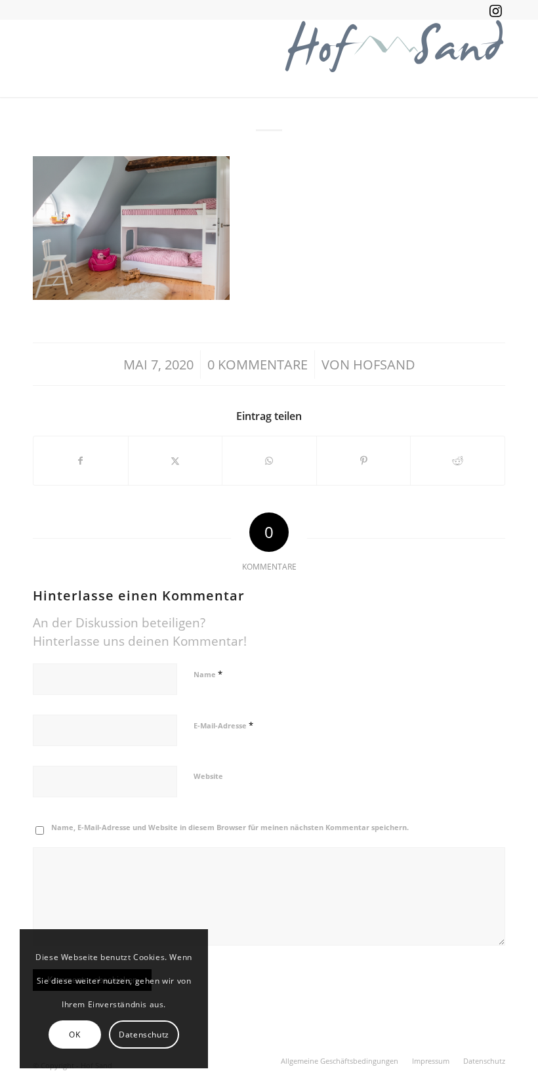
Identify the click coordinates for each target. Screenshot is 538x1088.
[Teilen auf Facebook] (80, 460)
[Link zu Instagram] (495, 10)
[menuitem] (339, 1061)
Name (208, 674)
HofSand (384, 364)
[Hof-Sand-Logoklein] (393, 58)
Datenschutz (144, 1034)
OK (74, 1034)
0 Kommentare (257, 364)
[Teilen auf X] (175, 460)
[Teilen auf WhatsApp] (269, 460)
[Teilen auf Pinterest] (364, 460)
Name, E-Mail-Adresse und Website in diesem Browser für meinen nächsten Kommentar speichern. (230, 827)
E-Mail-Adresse (223, 725)
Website (208, 776)
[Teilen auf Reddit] (458, 460)
